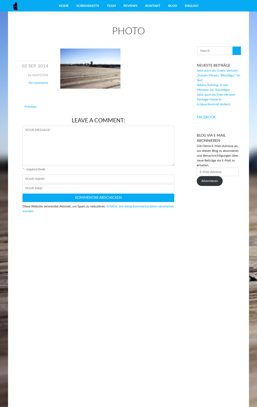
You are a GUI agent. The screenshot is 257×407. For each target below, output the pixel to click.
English (191, 5)
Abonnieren (209, 181)
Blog (172, 5)
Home (64, 5)
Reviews (130, 5)
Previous (30, 106)
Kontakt (152, 5)
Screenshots (87, 5)
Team (111, 5)
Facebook (206, 117)
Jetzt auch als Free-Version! (216, 94)
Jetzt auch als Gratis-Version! (217, 70)
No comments (38, 82)
